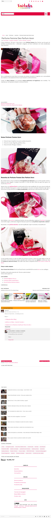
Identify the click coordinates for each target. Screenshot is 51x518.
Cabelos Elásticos (5, 451)
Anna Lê (6, 310)
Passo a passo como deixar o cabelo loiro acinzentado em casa (21, 427)
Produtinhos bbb (18, 484)
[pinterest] (36, 1)
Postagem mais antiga (44, 361)
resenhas (16, 35)
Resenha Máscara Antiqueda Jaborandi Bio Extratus (6, 301)
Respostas (8, 329)
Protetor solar (17, 496)
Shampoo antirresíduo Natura (19, 300)
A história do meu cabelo (38, 453)
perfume (12, 220)
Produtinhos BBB (5, 448)
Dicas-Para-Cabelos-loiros (20, 446)
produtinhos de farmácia (25, 448)
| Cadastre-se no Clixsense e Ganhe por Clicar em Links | (18, 325)
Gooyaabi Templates (17, 516)
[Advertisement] (25, 24)
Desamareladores (18, 471)
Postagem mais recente (6, 361)
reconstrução (30, 446)
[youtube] (38, 1)
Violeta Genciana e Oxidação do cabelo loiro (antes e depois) (20, 421)
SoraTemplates (6, 516)
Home (3, 35)
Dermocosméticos (18, 480)
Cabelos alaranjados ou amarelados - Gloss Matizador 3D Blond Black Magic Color (25, 432)
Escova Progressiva (5, 453)
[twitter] (34, 1)
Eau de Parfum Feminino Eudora (11, 282)
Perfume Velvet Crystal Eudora (11, 280)
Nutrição (36, 446)
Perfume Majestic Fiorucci (10, 278)
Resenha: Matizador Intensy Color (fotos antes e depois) (19, 405)
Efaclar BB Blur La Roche (20, 494)
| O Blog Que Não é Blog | (11, 319)
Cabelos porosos (35, 448)
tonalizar (13, 453)
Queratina (42, 448)
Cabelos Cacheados (14, 448)
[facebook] (29, 1)
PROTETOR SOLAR (30, 451)
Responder (7, 326)
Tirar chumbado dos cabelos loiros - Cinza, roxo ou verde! (19, 411)
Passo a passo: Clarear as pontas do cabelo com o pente (19, 437)
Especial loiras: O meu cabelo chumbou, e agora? (18, 400)
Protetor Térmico (13, 451)
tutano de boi (28, 453)
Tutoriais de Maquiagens (41, 451)
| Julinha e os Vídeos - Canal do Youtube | (14, 322)
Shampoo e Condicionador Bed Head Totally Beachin (31, 301)
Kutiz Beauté (42, 446)
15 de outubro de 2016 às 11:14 (12, 311)
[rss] (40, 1)
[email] (42, 1)
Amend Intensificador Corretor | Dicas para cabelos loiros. (20, 395)
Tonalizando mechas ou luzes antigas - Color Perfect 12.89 (20, 389)
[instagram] (32, 1)
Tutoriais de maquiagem (20, 492)
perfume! (9, 183)
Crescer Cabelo (22, 451)
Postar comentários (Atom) (11, 362)
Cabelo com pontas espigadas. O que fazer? (17, 416)
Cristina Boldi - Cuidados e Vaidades (16, 331)
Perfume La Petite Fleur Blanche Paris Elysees (11, 105)
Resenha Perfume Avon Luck (7, 103)
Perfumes (11, 35)
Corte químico (17, 473)
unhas (3, 446)
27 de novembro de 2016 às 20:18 (16, 332)
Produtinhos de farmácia (20, 482)
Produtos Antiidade (20, 453)
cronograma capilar (10, 446)
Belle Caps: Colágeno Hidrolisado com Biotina (42, 301)
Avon (7, 35)
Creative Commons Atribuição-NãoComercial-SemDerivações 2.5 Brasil (25, 506)
